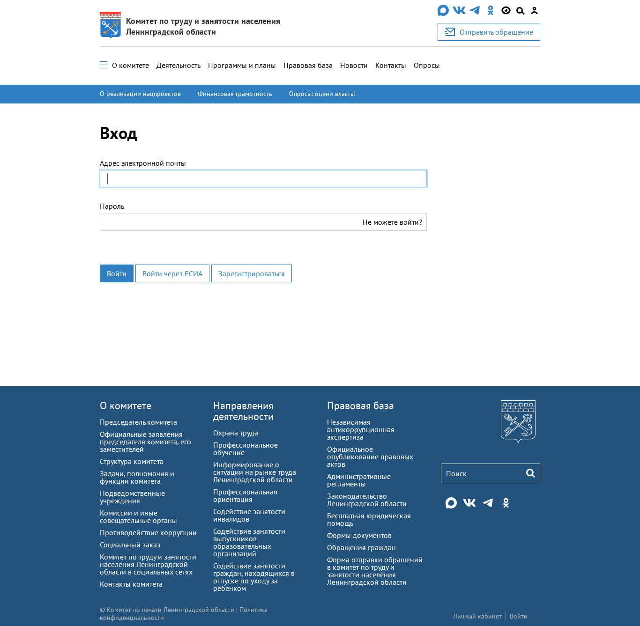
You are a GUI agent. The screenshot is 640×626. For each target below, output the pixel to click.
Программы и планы (242, 65)
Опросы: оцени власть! (322, 93)
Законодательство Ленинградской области (367, 499)
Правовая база (308, 65)
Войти (117, 273)
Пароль (112, 206)
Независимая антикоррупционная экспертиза (360, 429)
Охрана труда (235, 432)
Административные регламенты (359, 479)
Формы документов (359, 535)
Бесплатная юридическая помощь (369, 519)
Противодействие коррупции (148, 532)
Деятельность (178, 65)
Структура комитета (132, 461)
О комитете (130, 65)
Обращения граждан (361, 547)
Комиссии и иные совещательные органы (138, 516)
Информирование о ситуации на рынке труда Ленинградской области (254, 472)
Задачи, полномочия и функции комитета (137, 477)
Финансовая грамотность (235, 93)
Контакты (390, 65)
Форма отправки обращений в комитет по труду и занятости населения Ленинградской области (375, 571)
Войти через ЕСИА (172, 273)
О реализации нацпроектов (140, 93)
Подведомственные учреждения (132, 496)
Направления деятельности (243, 411)
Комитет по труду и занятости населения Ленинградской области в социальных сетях (148, 564)
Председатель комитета (138, 422)
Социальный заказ (130, 544)
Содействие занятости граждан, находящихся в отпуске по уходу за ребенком (254, 577)
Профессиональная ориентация (245, 495)
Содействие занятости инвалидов (249, 515)
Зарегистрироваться (251, 273)
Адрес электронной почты (143, 163)
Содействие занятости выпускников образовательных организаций (249, 542)
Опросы (427, 65)
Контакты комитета (131, 584)
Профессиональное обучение (245, 448)
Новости (354, 65)
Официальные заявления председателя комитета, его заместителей (145, 441)
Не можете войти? (392, 222)
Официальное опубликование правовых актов (370, 456)
